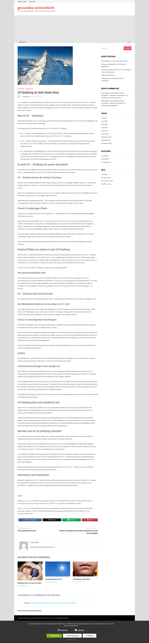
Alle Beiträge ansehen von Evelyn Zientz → (42, 547)
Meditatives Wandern (108, 75)
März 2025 (104, 131)
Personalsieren (71, 639)
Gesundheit (21, 89)
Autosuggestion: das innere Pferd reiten (114, 61)
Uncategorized (106, 162)
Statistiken (81, 630)
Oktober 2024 (105, 140)
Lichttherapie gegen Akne (81, 579)
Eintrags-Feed (105, 178)
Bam (67, 618)
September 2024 (106, 143)
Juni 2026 (104, 121)
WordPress (60, 618)
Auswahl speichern (72, 635)
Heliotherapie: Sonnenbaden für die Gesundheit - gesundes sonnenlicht (53, 603)
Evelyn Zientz (26, 96)
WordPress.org (106, 184)
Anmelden (104, 174)
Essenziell (64, 630)
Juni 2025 (104, 127)
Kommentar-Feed (107, 181)
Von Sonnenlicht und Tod (53, 579)
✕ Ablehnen (89, 635)
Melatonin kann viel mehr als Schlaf (29, 583)
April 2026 (104, 124)
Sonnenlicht (29, 89)
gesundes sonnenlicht (36, 7)
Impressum (32, 1)
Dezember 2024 (106, 137)
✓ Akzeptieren (54, 635)
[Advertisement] (74, 28)
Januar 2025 (105, 134)
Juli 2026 (104, 118)
